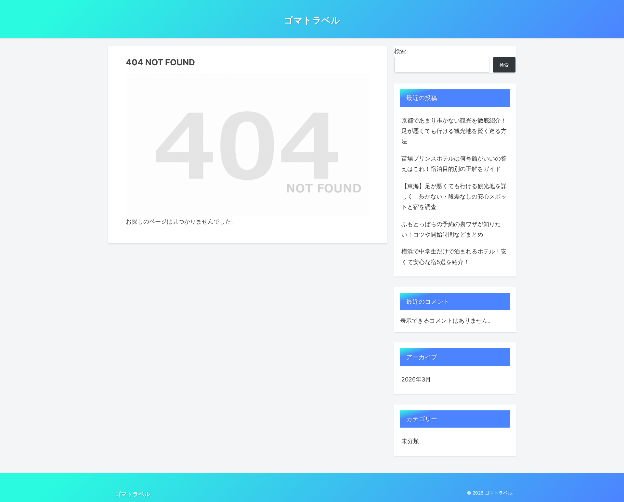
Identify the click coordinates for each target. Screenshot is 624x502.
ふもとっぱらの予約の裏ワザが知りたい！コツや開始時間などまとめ (451, 229)
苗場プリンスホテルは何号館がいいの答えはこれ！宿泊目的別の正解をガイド (454, 163)
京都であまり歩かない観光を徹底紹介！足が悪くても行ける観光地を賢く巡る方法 (454, 131)
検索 (400, 51)
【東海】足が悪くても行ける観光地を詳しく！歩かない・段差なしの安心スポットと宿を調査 (454, 197)
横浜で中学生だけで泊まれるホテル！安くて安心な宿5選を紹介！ (454, 256)
